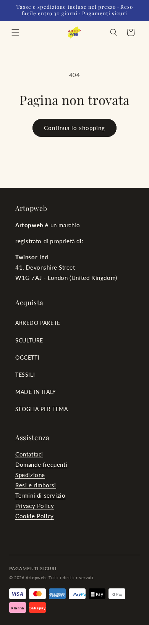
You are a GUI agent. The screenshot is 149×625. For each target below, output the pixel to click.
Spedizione (30, 474)
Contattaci (29, 454)
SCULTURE (29, 340)
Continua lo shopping (74, 127)
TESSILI (25, 374)
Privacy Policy (34, 505)
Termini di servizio (40, 495)
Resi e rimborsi (35, 485)
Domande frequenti (41, 464)
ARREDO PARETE (37, 323)
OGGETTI (27, 357)
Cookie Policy (34, 516)
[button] (15, 32)
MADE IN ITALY (35, 392)
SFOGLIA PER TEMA (41, 409)
